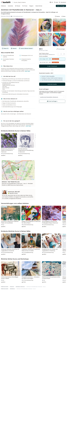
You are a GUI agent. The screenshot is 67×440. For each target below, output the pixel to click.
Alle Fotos (34, 19)
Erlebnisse (3, 5)
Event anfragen (61, 6)
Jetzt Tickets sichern (44, 53)
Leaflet (32, 179)
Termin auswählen (43, 56)
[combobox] (30, 2)
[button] (18, 169)
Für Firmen (24, 5)
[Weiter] (33, 140)
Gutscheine (10, 5)
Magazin (31, 5)
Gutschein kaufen (52, 84)
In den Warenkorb (52, 66)
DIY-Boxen (17, 5)
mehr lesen (27, 71)
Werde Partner (38, 5)
